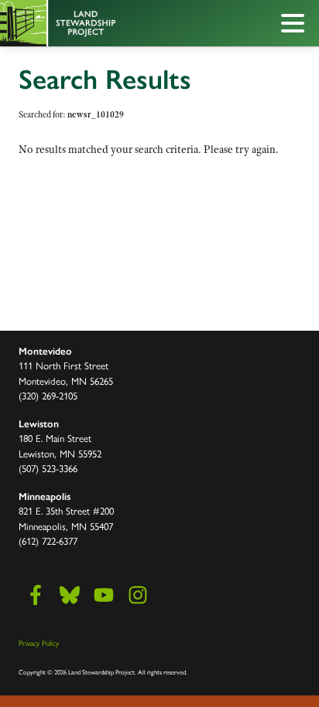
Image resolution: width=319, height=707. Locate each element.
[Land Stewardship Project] (124, 23)
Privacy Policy (39, 642)
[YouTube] (104, 595)
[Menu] (296, 25)
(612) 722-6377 (48, 540)
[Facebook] (36, 595)
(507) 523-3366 (48, 468)
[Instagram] (138, 595)
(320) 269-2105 (48, 395)
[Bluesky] (70, 595)
